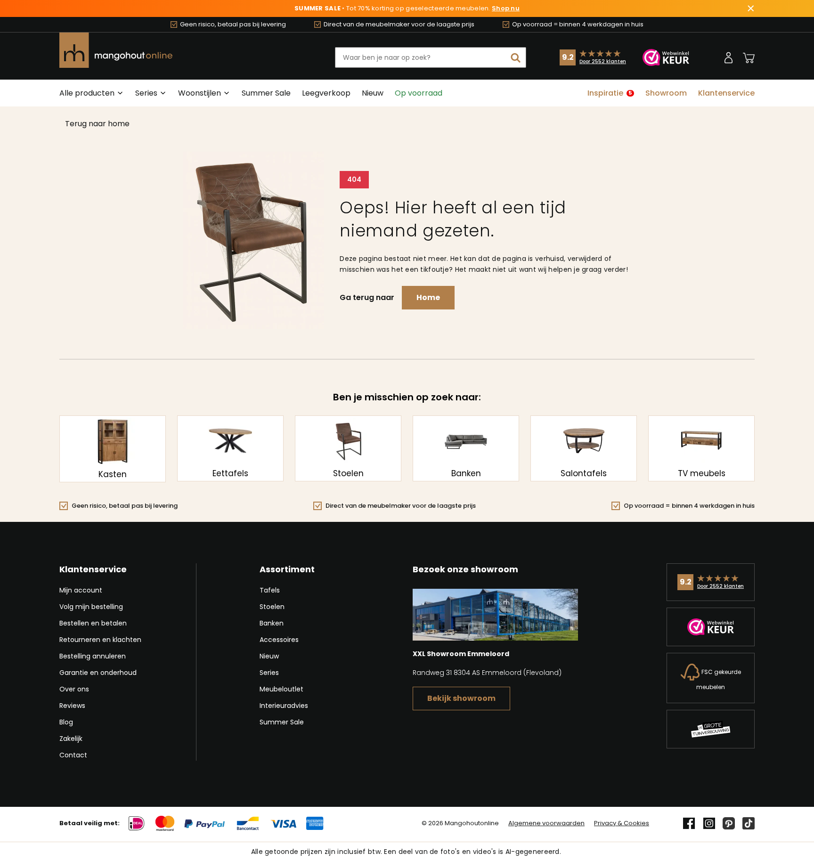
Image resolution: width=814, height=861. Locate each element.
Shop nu (506, 8)
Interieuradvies (284, 705)
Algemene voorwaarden (546, 823)
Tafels (270, 590)
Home (428, 297)
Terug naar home (97, 123)
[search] (515, 57)
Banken (272, 623)
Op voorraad (418, 93)
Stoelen (272, 606)
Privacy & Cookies (621, 823)
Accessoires (279, 639)
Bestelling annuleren (92, 656)
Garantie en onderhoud (98, 672)
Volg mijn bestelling (91, 606)
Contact (73, 755)
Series (269, 672)
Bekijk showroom (461, 698)
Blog (66, 722)
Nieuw (372, 93)
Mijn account (80, 590)
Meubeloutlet (281, 689)
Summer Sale (266, 93)
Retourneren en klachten (100, 639)
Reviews (72, 705)
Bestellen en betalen (93, 623)
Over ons (74, 689)
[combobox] (430, 57)
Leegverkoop (326, 93)
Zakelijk (70, 738)
